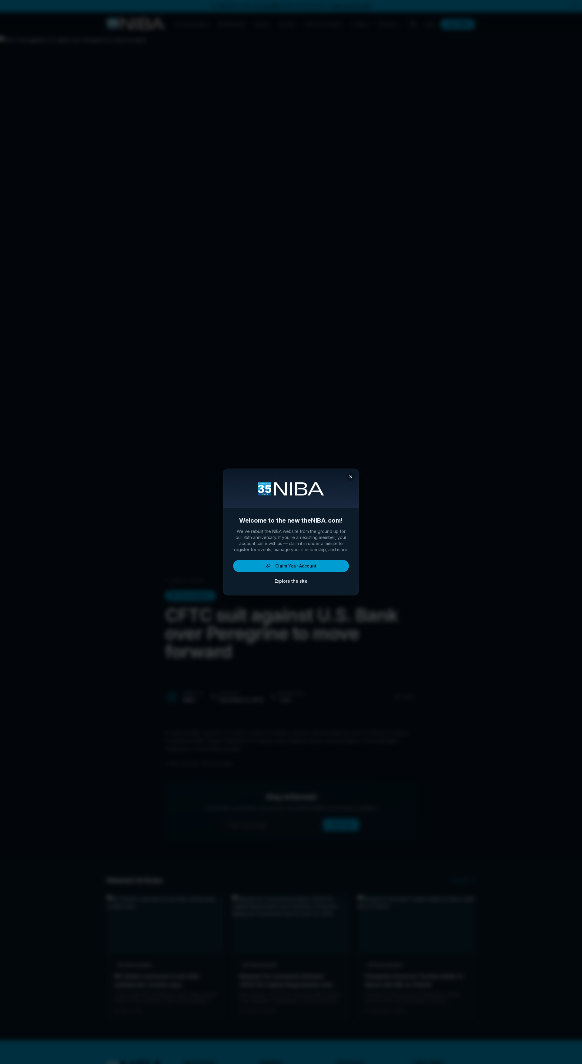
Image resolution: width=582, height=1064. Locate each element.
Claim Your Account (295, 565)
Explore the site (291, 581)
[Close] (350, 477)
